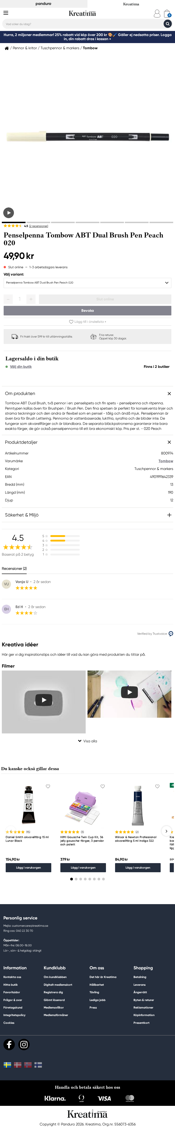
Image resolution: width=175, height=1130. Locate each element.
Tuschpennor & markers (60, 48)
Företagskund (12, 1007)
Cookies (8, 1022)
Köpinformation (144, 1015)
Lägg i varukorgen (28, 867)
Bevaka (87, 310)
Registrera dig (53, 992)
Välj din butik (21, 367)
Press (93, 1007)
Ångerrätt (140, 992)
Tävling (94, 992)
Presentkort (141, 1022)
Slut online (105, 299)
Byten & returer (144, 1000)
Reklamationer (143, 1007)
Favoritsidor (11, 992)
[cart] (167, 14)
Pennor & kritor (25, 48)
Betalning (140, 977)
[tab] (14, 222)
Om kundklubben (55, 977)
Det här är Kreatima (103, 977)
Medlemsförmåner (56, 1015)
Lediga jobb (98, 1000)
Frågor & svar (12, 1000)
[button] (8, 299)
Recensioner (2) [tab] (14, 568)
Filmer (8, 666)
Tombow (90, 48)
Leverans (140, 984)
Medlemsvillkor (54, 1007)
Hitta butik (10, 984)
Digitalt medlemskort (58, 984)
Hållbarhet (97, 984)
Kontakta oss (12, 977)
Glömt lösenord (54, 1000)
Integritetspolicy (14, 1015)
